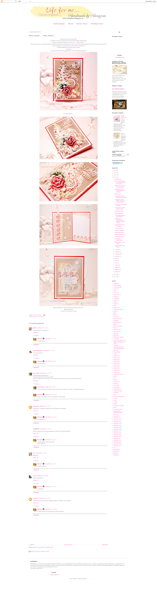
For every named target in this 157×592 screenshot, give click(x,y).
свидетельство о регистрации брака (117, 411)
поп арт (115, 402)
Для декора (116, 316)
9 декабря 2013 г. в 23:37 (50, 439)
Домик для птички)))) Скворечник (120, 225)
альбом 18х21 (116, 361)
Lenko (34, 475)
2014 (115, 175)
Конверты (115, 320)
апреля (116, 265)
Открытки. (41, 316)
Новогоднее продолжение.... (119, 239)
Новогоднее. (36, 316)
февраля (117, 269)
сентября (117, 254)
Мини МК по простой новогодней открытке (121, 196)
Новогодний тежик (119, 236)
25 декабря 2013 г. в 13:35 (44, 498)
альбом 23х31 (116, 366)
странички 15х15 (117, 440)
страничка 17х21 (117, 423)
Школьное (115, 350)
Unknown (35, 498)
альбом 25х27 (116, 370)
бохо (114, 378)
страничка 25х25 (117, 434)
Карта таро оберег (119, 232)
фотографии (116, 449)
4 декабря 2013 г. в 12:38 (45, 373)
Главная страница (59, 24)
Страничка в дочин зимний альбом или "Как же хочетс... (120, 201)
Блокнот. (115, 311)
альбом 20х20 (116, 363)
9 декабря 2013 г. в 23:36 (50, 394)
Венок (114, 313)
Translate (123, 156)
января (116, 271)
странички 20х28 (117, 444)
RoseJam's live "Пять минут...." (77, 42)
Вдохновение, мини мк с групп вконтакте (120, 186)
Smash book (116, 300)
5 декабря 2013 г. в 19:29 (41, 453)
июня (116, 260)
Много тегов (118, 194)
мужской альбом (117, 389)
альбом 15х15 (116, 355)
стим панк (115, 414)
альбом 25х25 (116, 368)
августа (117, 256)
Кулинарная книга (117, 322)
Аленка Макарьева (38, 350)
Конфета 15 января (119, 230)
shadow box (116, 303)
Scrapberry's (116, 296)
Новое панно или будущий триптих (121, 204)
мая (116, 263)
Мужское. (115, 333)
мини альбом (116, 387)
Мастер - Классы (82, 24)
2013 (115, 177)
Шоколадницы (116, 352)
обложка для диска (117, 390)
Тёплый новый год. (119, 213)
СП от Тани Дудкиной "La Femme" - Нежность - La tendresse (119, 342)
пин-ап (115, 400)
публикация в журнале (118, 405)
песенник (115, 398)
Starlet (34, 328)
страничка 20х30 (117, 429)
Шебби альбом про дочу (123, 117)
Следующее (31, 544)
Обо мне (70, 24)
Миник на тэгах (117, 329)
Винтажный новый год (120, 234)
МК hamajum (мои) (117, 326)
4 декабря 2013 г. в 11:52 (42, 327)
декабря (117, 179)
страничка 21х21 (117, 431)
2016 (115, 170)
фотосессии (116, 451)
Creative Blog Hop (117, 287)
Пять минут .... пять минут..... (120, 242)
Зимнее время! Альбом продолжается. (120, 208)
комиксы (115, 383)
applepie (115, 301)
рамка (114, 407)
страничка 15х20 (117, 421)
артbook (115, 376)
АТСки (115, 305)
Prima (114, 290)
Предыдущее (105, 544)
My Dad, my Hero (119, 228)
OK (34, 453)
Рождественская (119, 211)
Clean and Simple (117, 285)
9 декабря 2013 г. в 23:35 (50, 338)
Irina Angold (36, 373)
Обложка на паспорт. (118, 337)
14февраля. (116, 283)
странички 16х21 (117, 442)
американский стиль (118, 374)
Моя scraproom (117, 331)
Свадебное (115, 345)
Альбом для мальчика (118, 309)
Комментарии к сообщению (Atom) (45, 547)
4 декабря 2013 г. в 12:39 (50, 387)
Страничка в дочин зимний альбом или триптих (120, 190)
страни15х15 (116, 416)
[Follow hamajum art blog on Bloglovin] (117, 164)
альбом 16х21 (116, 359)
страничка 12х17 (117, 420)
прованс (115, 403)
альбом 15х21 (116, 357)
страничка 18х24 (117, 425)
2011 (115, 276)
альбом (115, 354)
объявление (116, 392)
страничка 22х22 (117, 432)
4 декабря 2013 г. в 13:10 (44, 406)
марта (116, 267)
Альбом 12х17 (116, 307)
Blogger (85, 578)
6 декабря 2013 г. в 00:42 (42, 475)
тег (114, 447)
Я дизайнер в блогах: (97, 24)
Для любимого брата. (118, 89)
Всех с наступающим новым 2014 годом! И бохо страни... (120, 182)
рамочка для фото (117, 409)
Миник (115, 327)
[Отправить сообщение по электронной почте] (44, 315)
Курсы (114, 324)
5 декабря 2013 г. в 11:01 (45, 428)
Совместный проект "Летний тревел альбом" (119, 347)
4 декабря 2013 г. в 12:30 (49, 350)
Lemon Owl (116, 289)
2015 (115, 172)
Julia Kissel (35, 406)
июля (116, 258)
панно (114, 394)
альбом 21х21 (116, 365)
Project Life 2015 (117, 294)
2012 (115, 274)
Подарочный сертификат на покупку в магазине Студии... (120, 220)
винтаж (115, 379)
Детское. (115, 314)
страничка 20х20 (117, 427)
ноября (117, 249)
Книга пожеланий (117, 318)
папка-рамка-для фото (118, 396)
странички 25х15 (117, 445)
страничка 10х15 (117, 418)
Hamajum (39, 338)
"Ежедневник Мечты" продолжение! (120, 215)
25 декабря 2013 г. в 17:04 (51, 509)
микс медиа (116, 385)
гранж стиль (116, 381)
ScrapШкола (116, 298)
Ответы (37, 335)
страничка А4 (116, 438)
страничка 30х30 (117, 436)
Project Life (115, 292)
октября (117, 251)
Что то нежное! (123, 134)
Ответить (35, 332)
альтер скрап (116, 372)
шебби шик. (116, 455)
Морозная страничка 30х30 (120, 246)
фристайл (115, 453)
